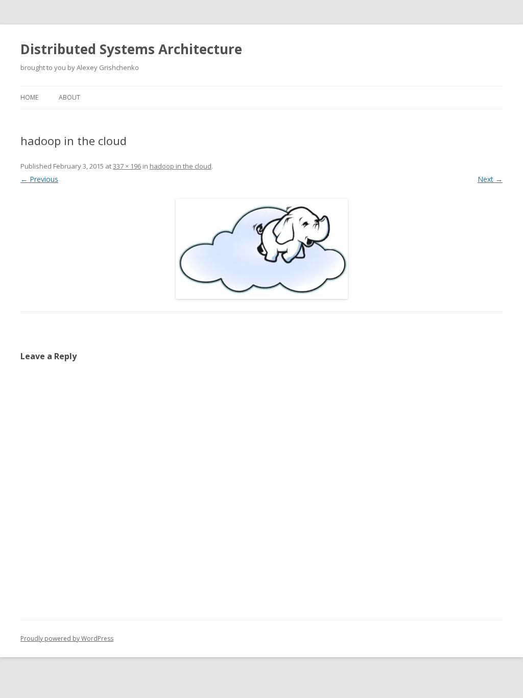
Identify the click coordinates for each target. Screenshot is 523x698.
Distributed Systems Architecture (131, 49)
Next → (490, 179)
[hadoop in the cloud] (261, 249)
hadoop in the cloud (180, 166)
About (69, 97)
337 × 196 (127, 166)
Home (29, 97)
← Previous (39, 179)
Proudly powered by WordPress (66, 638)
